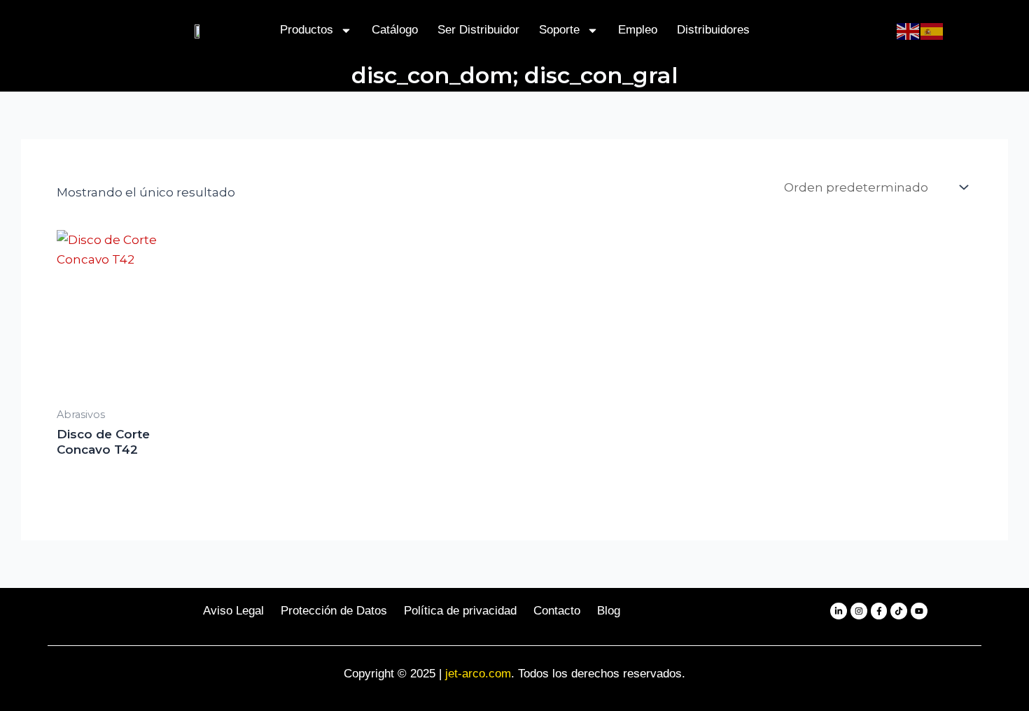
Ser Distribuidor (478, 29)
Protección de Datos (334, 610)
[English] (908, 30)
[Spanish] (932, 30)
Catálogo (395, 29)
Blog (608, 610)
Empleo (637, 29)
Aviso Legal (233, 610)
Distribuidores (713, 29)
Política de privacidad (460, 610)
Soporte (559, 29)
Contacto (556, 610)
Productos (306, 29)
